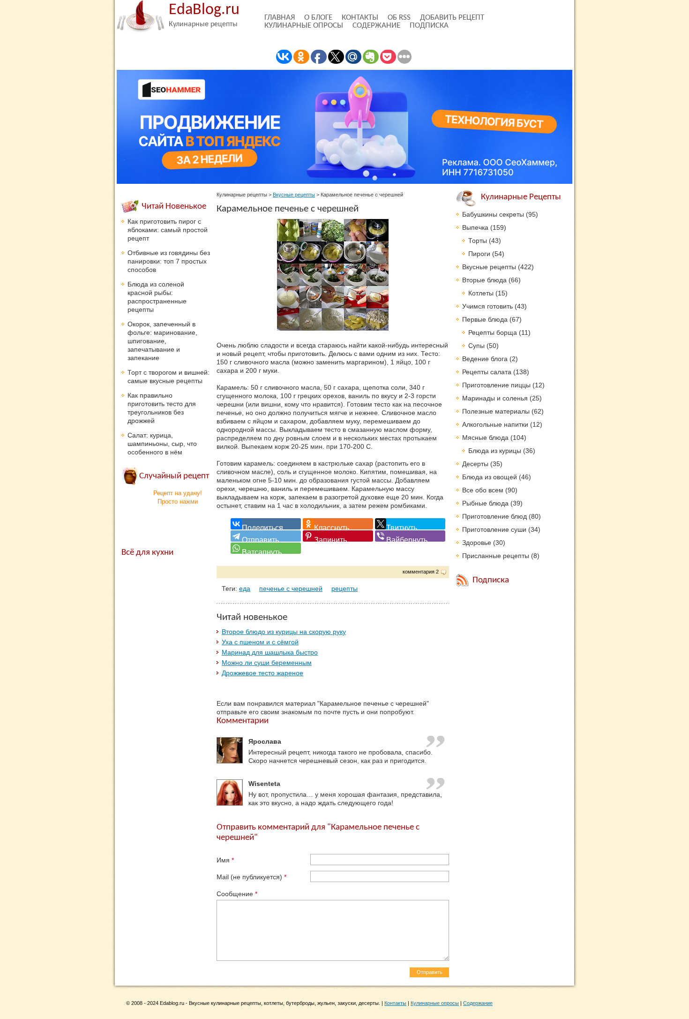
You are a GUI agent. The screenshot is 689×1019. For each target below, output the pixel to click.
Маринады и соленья (495, 398)
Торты (477, 240)
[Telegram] (266, 536)
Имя (225, 860)
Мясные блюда (485, 437)
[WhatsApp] (266, 548)
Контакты (360, 18)
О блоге (318, 18)
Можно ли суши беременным (267, 662)
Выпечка (475, 227)
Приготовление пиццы (496, 385)
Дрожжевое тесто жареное (262, 673)
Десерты (475, 464)
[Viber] (410, 536)
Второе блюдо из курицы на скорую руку (284, 631)
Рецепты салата (486, 372)
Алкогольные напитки (495, 424)
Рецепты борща (492, 332)
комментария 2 (421, 571)
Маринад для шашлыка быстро (270, 652)
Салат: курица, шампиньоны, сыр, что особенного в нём (162, 443)
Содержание (376, 26)
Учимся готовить (487, 306)
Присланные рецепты (495, 555)
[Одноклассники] (338, 523)
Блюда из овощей (489, 477)
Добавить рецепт (452, 18)
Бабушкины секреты (493, 214)
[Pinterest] (338, 536)
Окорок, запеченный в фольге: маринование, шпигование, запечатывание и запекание (162, 341)
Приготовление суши (494, 529)
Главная (279, 18)
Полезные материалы (496, 411)
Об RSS (399, 18)
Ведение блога (485, 358)
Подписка (429, 26)
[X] (410, 523)
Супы (476, 345)
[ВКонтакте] (266, 523)
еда (244, 588)
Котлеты (481, 293)
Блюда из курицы (494, 450)
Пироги (479, 253)
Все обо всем (482, 490)
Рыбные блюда (485, 503)
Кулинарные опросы (303, 26)
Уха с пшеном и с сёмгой (260, 642)
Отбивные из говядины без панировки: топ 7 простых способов (168, 261)
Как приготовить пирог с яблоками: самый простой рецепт (167, 230)
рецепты (344, 588)
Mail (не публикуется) (251, 877)
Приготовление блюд (494, 516)
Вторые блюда (484, 280)
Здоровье (476, 542)
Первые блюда (485, 319)
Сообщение (237, 894)
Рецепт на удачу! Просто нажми (177, 497)
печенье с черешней (290, 588)
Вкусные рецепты (294, 194)
